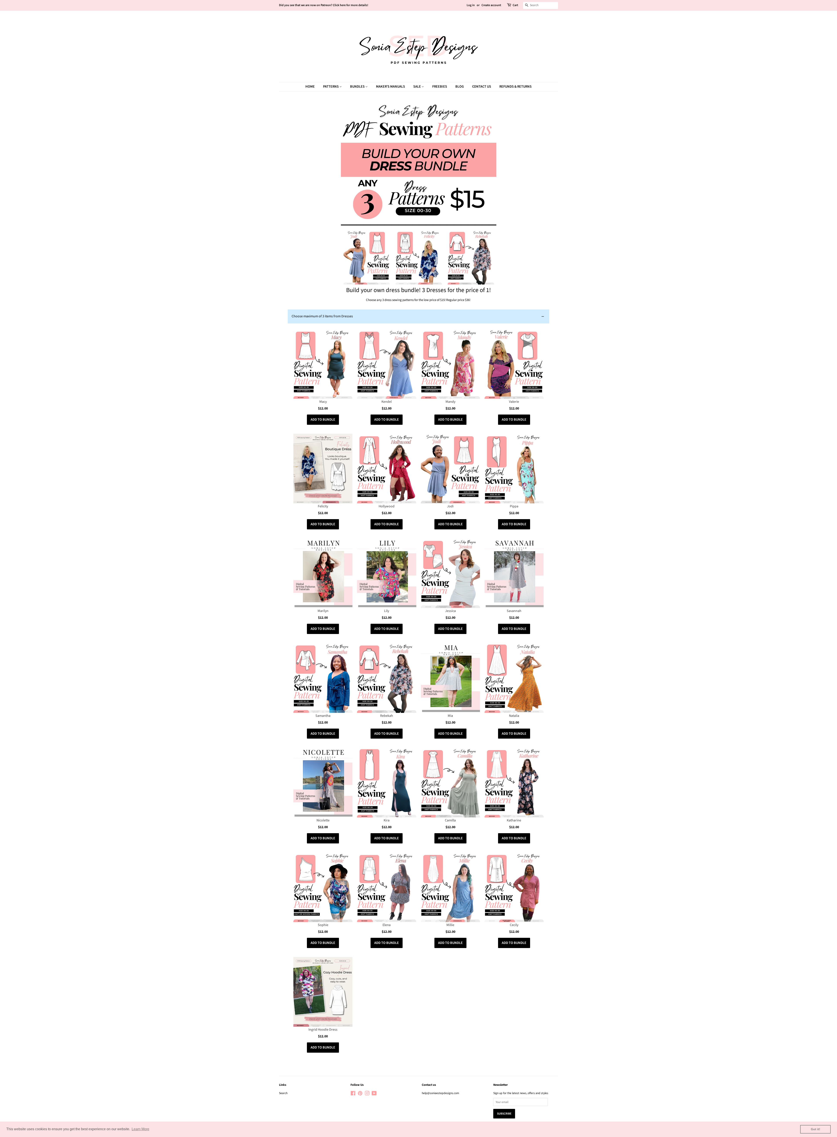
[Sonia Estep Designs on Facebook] (353, 1094)
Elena (387, 925)
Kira (387, 820)
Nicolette (323, 820)
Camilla (450, 820)
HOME (310, 86)
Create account (491, 5)
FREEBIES (439, 86)
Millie (450, 925)
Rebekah (386, 715)
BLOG (459, 86)
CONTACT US (481, 86)
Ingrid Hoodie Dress (322, 1029)
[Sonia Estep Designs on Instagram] (367, 1094)
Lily (386, 611)
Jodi (450, 506)
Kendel (386, 401)
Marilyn (323, 611)
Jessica (450, 611)
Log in (471, 5)
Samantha (322, 715)
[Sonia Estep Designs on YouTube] (374, 1094)
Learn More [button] (140, 1129)
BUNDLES (357, 86)
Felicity (323, 506)
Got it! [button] (815, 1129)
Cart (515, 5)
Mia (450, 715)
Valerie (514, 401)
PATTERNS (331, 86)
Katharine (514, 820)
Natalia (514, 715)
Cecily (514, 925)
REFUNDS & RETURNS (515, 86)
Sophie (323, 925)
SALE (417, 86)
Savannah (514, 611)
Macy (323, 401)
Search (283, 1093)
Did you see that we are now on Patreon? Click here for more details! (323, 5)
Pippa (514, 506)
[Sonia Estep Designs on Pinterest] (360, 1094)
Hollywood (387, 506)
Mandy (450, 401)
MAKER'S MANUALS (390, 86)
